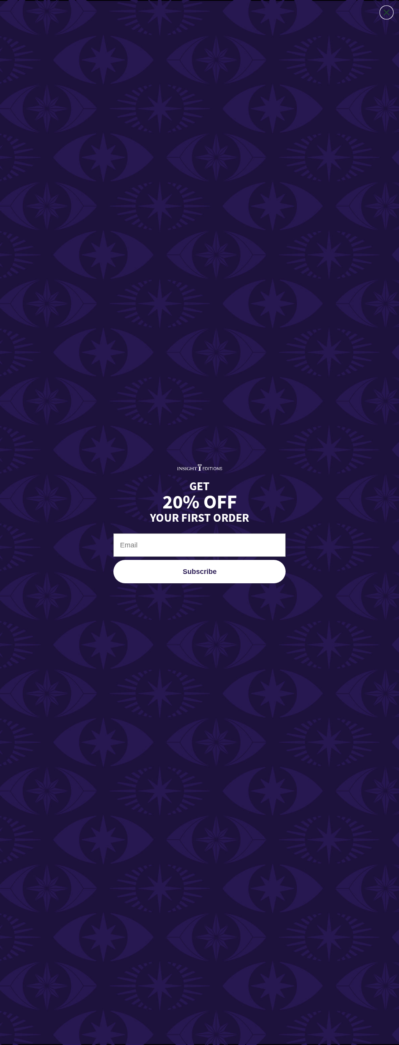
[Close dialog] (386, 12)
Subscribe (200, 571)
